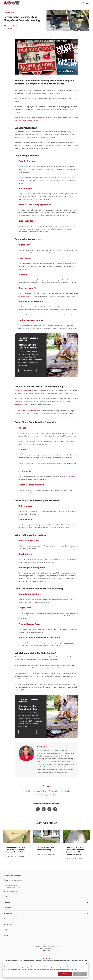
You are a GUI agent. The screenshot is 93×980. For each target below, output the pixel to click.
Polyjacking (19, 132)
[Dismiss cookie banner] (86, 963)
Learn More (28, 370)
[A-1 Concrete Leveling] (12, 3)
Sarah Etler (9, 28)
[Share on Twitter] (49, 809)
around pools (68, 643)
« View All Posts (9, 13)
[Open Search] (84, 3)
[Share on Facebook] (38, 809)
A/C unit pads (23, 645)
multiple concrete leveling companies (43, 673)
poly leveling (66, 791)
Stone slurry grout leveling (24, 390)
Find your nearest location (40, 687)
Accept (65, 973)
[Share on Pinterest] (55, 809)
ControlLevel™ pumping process (33, 455)
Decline (80, 973)
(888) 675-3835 (11, 891)
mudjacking (19, 404)
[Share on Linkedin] (44, 809)
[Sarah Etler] (26, 753)
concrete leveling (40, 791)
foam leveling (53, 791)
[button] (89, 842)
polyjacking (26, 791)
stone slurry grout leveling (46, 795)
